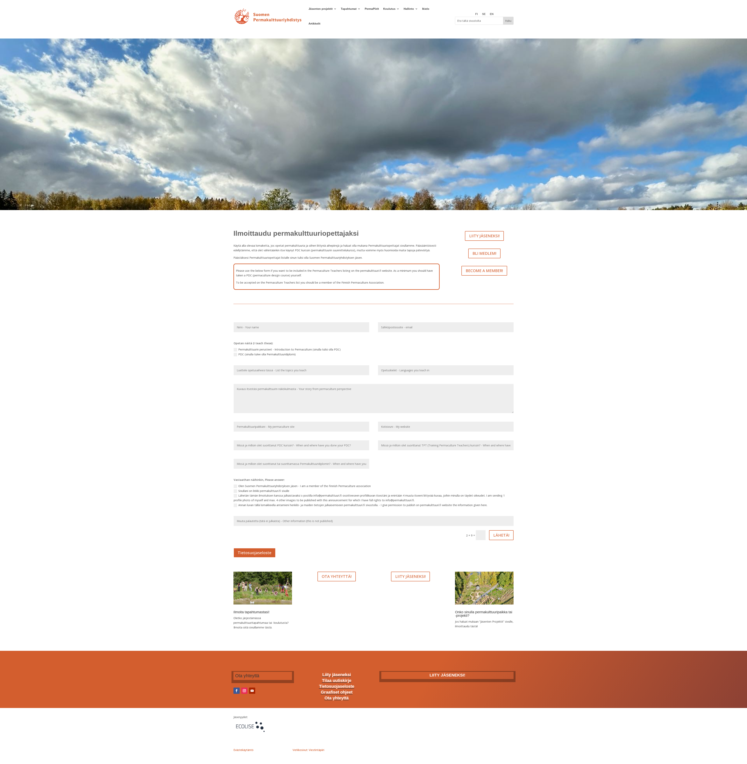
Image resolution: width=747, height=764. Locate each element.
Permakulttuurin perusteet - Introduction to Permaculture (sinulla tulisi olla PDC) (289, 349)
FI (476, 14)
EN (492, 14)
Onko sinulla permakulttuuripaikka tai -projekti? (483, 614)
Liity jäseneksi (336, 675)
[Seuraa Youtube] (252, 691)
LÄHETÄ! (501, 535)
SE (484, 14)
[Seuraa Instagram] (244, 691)
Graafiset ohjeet (336, 693)
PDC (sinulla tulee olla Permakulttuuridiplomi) (267, 354)
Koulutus (389, 8)
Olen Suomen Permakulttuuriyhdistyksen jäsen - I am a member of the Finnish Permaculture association (304, 486)
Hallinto (409, 8)
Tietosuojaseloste (254, 552)
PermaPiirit (372, 8)
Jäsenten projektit (321, 8)
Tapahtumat (349, 8)
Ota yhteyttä (336, 698)
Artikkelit (314, 23)
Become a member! (484, 270)
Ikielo (425, 8)
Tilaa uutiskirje (336, 681)
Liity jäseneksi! (484, 235)
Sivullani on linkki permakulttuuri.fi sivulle (263, 491)
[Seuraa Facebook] (236, 691)
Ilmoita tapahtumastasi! (251, 612)
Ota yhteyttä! (337, 576)
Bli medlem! (484, 253)
